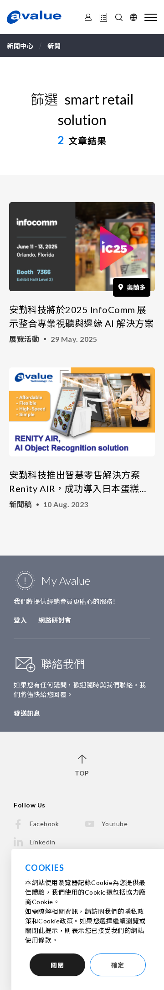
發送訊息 (27, 713)
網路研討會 (55, 620)
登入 (20, 620)
